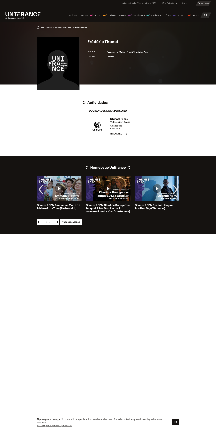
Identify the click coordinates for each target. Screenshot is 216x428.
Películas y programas (78, 15)
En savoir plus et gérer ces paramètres (54, 425)
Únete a (195, 15)
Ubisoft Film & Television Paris (133, 52)
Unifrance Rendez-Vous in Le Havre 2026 (139, 3)
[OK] (176, 422)
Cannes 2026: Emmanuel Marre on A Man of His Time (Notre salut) (58, 207)
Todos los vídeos (71, 222)
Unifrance (182, 15)
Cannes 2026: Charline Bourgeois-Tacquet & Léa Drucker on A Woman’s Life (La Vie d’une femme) (108, 208)
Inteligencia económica (161, 15)
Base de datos (139, 15)
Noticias (97, 15)
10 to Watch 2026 (169, 3)
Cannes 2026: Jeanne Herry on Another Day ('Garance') (154, 207)
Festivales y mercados (117, 15)
